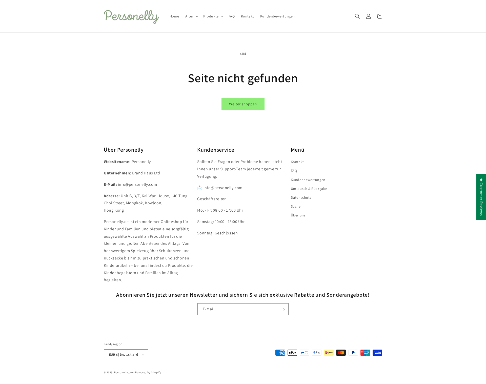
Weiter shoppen (243, 104)
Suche (296, 206)
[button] (191, 16)
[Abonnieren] (282, 309)
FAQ (294, 170)
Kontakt (297, 161)
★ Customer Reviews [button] (481, 197)
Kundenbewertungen (308, 179)
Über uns (298, 215)
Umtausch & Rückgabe (309, 188)
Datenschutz (301, 197)
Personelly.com (124, 372)
